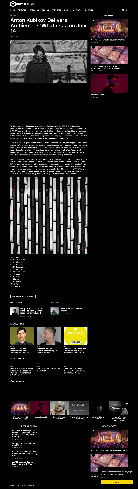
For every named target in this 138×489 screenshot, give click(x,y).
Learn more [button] (105, 477)
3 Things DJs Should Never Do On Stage (109, 40)
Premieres (56, 10)
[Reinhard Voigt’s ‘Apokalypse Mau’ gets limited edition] (49, 336)
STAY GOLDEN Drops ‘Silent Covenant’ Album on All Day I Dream (74, 371)
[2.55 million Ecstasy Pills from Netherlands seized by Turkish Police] (109, 55)
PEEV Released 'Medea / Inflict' (72, 309)
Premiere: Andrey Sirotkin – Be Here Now (79, 418)
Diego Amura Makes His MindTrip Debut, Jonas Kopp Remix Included (32, 310)
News (12, 10)
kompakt (30, 296)
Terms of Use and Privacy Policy (22, 486)
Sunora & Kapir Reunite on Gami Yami (48, 370)
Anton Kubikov (18, 296)
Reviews (45, 10)
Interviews (34, 10)
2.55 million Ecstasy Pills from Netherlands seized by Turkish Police (107, 67)
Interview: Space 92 (99, 95)
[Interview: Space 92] (109, 83)
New (11, 366)
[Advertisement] (48, 105)
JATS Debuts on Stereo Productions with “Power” (23, 463)
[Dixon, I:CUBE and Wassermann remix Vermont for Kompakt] (22, 336)
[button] (123, 10)
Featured (22, 10)
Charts (67, 10)
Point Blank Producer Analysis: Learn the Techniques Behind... (118, 418)
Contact (89, 10)
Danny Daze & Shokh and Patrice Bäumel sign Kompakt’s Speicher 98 (75, 351)
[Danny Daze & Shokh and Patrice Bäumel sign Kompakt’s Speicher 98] (75, 336)
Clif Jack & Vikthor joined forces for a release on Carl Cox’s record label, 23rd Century (21, 372)
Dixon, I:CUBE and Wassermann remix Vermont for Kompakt (19, 351)
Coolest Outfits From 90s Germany (59, 418)
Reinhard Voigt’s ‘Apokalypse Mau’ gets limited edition (47, 351)
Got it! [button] (117, 482)
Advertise (78, 10)
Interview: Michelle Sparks (98, 418)
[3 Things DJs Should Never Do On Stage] (109, 28)
